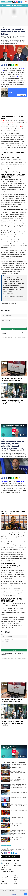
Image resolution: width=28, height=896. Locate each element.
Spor (2, 879)
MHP (2, 120)
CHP (21, 126)
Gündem (16, 876)
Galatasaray (4, 481)
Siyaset (7, 27)
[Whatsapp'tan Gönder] (12, 65)
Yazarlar (4, 867)
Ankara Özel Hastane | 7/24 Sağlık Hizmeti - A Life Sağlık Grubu (7, 871)
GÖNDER (14, 329)
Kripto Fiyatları (17, 864)
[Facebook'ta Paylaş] (5, 65)
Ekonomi (16, 860)
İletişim (16, 883)
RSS (5, 890)
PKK (17, 76)
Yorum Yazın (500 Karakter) (7, 318)
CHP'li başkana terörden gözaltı (15, 91)
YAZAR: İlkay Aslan (17, 475)
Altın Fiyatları (17, 865)
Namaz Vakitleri (6, 864)
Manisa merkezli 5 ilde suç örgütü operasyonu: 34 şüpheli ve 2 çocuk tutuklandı (12, 402)
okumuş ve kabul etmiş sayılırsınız (12, 332)
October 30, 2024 (8, 298)
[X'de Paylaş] (9, 65)
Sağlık (15, 879)
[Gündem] (14, 368)
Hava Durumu (5, 862)
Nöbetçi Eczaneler (6, 860)
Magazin (16, 877)
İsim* (2, 313)
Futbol (7, 439)
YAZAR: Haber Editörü (16, 62)
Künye (15, 881)
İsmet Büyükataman (7, 122)
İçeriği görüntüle (21, 95)
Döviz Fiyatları (17, 862)
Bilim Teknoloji (4, 876)
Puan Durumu (5, 865)
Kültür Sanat (4, 877)
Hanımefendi (4, 883)
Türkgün (3, 27)
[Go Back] (25, 894)
